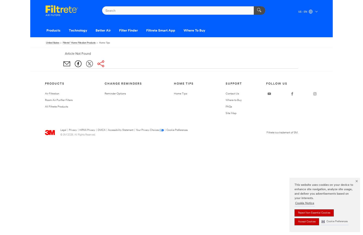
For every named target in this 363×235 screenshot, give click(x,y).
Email (66, 63)
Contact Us (232, 93)
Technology (78, 30)
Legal (63, 130)
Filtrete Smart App (160, 30)
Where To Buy (194, 30)
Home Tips (180, 93)
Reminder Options (115, 93)
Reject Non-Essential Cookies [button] (314, 213)
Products (53, 30)
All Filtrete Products (56, 106)
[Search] (259, 10)
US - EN (303, 12)
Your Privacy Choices (147, 130)
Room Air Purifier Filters (59, 100)
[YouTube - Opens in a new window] (269, 94)
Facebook (78, 63)
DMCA (101, 130)
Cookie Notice (304, 203)
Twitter (89, 63)
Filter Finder (128, 30)
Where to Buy (234, 100)
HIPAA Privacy (87, 130)
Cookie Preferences (177, 130)
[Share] (101, 63)
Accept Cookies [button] (307, 221)
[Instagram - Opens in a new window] (315, 94)
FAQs (229, 106)
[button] (335, 221)
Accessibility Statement (120, 130)
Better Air (103, 30)
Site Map (231, 113)
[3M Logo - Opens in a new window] (61, 10)
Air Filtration (52, 93)
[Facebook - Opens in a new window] (292, 94)
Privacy (73, 130)
